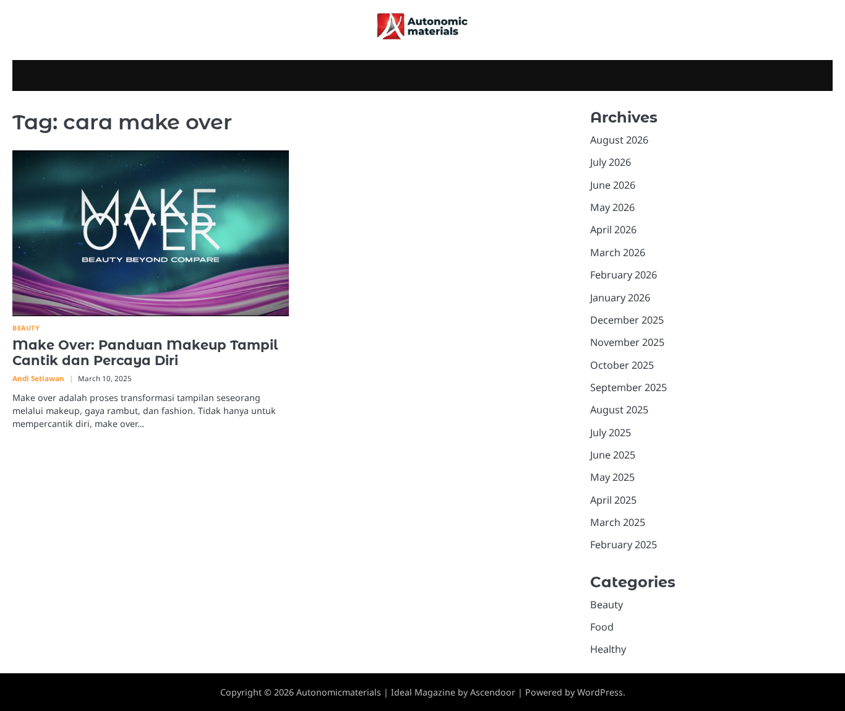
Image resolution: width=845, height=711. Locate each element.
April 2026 (613, 229)
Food (602, 627)
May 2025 (612, 477)
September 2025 (628, 387)
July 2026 (610, 162)
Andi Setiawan (38, 378)
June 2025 (612, 455)
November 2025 (627, 342)
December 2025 (627, 320)
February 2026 (623, 275)
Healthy (608, 649)
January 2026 (620, 297)
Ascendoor (492, 692)
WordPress (600, 692)
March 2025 (617, 522)
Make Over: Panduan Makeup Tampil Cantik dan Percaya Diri (145, 352)
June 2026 (612, 185)
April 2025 (613, 500)
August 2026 (619, 140)
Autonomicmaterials (338, 692)
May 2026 (612, 207)
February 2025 (623, 544)
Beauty (26, 328)
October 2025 (622, 365)
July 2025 (610, 432)
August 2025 (619, 409)
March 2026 (617, 252)
